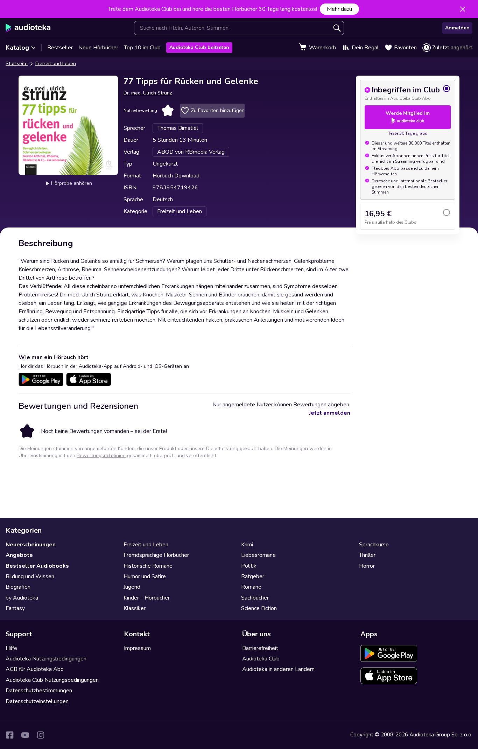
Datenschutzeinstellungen (37, 701)
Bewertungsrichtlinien (101, 455)
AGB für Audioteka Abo (35, 669)
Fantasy (15, 608)
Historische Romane (148, 566)
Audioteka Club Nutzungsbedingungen (52, 680)
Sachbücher (255, 598)
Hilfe (11, 648)
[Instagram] (40, 735)
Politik (248, 566)
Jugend (132, 587)
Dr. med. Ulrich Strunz (148, 93)
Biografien (18, 587)
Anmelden (457, 27)
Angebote (19, 555)
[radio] (408, 92)
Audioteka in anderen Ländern (278, 669)
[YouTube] (25, 735)
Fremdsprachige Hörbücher (156, 555)
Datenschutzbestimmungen (39, 690)
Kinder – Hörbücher (147, 598)
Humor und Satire (145, 576)
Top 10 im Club (142, 47)
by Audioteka (22, 598)
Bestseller (60, 47)
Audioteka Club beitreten (199, 47)
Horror (367, 566)
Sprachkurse (374, 544)
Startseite (17, 63)
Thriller (367, 555)
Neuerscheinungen (31, 544)
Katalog (17, 47)
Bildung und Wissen (30, 576)
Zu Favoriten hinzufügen (218, 110)
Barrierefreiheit (260, 648)
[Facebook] (10, 735)
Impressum (137, 648)
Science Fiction (259, 608)
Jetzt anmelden (329, 413)
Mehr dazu (339, 9)
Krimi (247, 544)
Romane (251, 587)
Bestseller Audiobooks (37, 566)
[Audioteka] (28, 28)
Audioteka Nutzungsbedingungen (46, 659)
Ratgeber (252, 576)
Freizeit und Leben (55, 63)
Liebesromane (258, 555)
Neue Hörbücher (98, 47)
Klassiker (135, 608)
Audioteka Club (261, 659)
